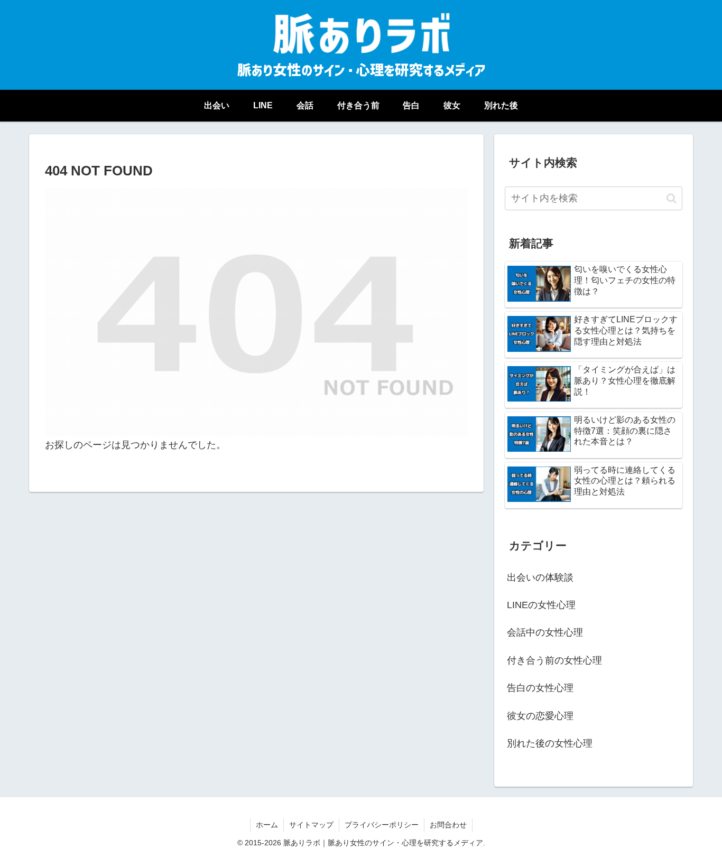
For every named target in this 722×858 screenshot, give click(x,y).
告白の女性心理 (540, 688)
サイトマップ (311, 824)
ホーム (267, 824)
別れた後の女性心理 (550, 743)
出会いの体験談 (540, 577)
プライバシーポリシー (382, 824)
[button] (671, 198)
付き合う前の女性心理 (554, 660)
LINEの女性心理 (541, 605)
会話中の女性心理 (545, 632)
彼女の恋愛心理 (540, 716)
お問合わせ (448, 824)
